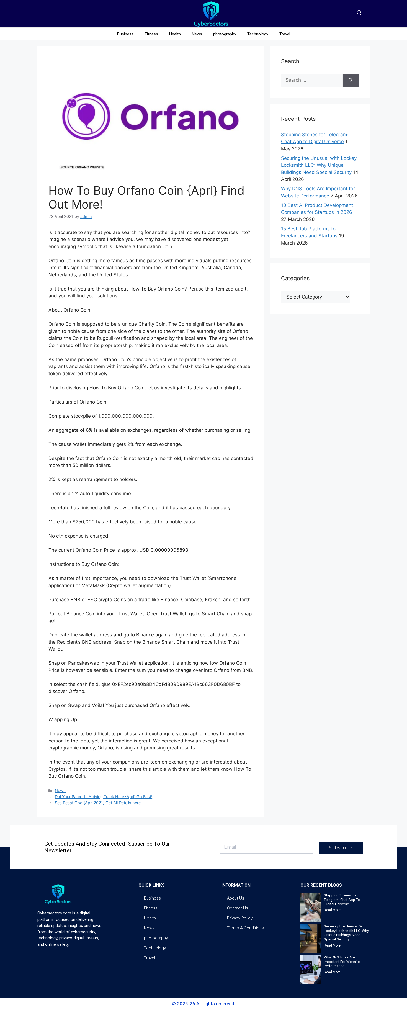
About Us (235, 898)
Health (175, 34)
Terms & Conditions (245, 928)
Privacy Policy (240, 918)
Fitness (151, 34)
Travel (284, 34)
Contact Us (237, 908)
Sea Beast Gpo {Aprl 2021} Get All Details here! (98, 802)
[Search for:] (312, 80)
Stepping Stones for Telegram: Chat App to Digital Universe (342, 899)
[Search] (351, 80)
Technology (257, 34)
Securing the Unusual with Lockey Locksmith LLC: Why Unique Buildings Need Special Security (319, 165)
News (197, 34)
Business (125, 34)
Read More (332, 910)
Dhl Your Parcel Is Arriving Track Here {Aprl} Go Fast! (103, 796)
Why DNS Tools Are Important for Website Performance (342, 961)
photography (224, 34)
